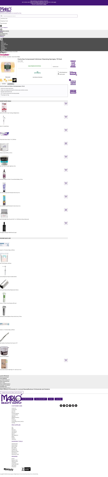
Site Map (13, 422)
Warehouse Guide (15, 451)
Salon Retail (14, 465)
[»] (3, 53)
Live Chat (58, 399)
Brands (2, 35)
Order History (14, 452)
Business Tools (15, 460)
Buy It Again (14, 447)
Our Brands (14, 420)
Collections (14, 439)
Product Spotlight (15, 464)
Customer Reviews (15, 413)
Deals (2, 36)
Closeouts (3, 34)
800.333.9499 (3, 23)
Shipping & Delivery (15, 417)
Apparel (13, 433)
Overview (4, 83)
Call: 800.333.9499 (27, 399)
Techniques (14, 462)
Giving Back (14, 466)
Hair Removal (14, 431)
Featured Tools (15, 443)
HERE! (45, 4)
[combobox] (39, 16)
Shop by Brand (14, 445)
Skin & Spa (14, 429)
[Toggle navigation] (1, 39)
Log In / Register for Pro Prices (34, 65)
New (1, 32)
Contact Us (14, 408)
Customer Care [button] (3, 18)
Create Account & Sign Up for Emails (11, 392)
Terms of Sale (32, 474)
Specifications (10, 83)
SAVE (55, 2)
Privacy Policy (27, 474)
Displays (3, 50)
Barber (13, 436)
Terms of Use (22, 474)
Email (50, 399)
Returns (13, 418)
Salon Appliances (15, 435)
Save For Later (14, 450)
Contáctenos (14, 409)
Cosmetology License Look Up (18, 421)
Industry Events (15, 461)
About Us (13, 412)
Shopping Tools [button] (4, 21)
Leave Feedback (15, 414)
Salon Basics (14, 432)
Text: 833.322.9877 (41, 399)
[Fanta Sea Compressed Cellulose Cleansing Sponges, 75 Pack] (6, 80)
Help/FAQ (13, 416)
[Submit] (1, 16)
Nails (13, 428)
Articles (13, 458)
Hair (12, 427)
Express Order (14, 446)
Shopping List (14, 449)
